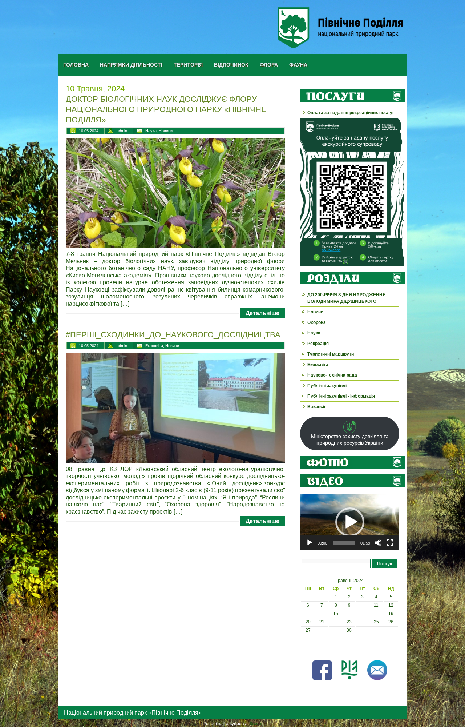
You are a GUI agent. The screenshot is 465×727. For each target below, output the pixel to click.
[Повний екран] (389, 542)
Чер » (318, 647)
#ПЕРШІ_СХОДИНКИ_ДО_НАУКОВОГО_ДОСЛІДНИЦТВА (173, 334)
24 (362, 621)
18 (376, 613)
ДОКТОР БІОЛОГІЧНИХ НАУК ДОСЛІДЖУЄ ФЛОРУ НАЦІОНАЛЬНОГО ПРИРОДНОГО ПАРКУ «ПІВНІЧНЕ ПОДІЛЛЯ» (166, 109)
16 (349, 613)
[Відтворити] (309, 542)
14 (321, 613)
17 (362, 613)
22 (335, 621)
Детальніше (262, 313)
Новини (166, 131)
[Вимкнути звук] (378, 542)
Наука (151, 131)
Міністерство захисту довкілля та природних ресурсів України (350, 440)
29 (335, 630)
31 (362, 630)
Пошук (384, 563)
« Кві (305, 647)
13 (308, 613)
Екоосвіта (154, 346)
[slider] (344, 543)
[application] (349, 522)
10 (362, 605)
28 (321, 630)
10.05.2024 (88, 131)
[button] (349, 522)
